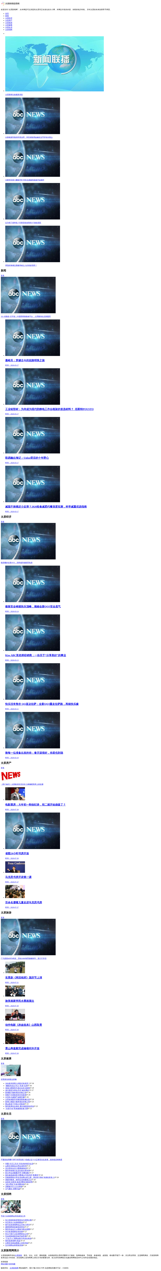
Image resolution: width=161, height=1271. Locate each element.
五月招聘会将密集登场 (14, 1245)
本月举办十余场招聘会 (14, 1222)
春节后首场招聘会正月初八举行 (17, 1225)
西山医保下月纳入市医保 (15, 1104)
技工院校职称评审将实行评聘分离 (18, 1220)
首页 (7, 13)
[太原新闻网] (10, 6)
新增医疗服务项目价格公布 (15, 1092)
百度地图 (11, 1264)
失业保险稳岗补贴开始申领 (15, 1236)
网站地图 (4, 1264)
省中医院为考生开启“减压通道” (17, 1090)
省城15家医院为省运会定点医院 (17, 1088)
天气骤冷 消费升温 (12, 1189)
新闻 (7, 16)
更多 (2, 275)
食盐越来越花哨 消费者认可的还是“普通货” (22, 1175)
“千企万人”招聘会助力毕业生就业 (18, 1238)
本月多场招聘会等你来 (14, 1231)
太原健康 (8, 25)
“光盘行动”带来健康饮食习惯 (16, 1108)
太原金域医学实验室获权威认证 (17, 1099)
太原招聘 (8, 29)
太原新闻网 (14, 1268)
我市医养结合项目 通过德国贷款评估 (19, 1106)
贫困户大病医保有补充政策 (15, 1095)
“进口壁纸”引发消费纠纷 (14, 1184)
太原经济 (8, 18)
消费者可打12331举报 (13, 1186)
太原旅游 (8, 23)
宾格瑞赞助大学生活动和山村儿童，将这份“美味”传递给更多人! (30, 1177)
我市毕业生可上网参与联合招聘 (17, 1229)
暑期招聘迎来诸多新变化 (15, 1227)
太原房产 (8, 20)
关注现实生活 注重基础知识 (16, 1168)
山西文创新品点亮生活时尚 (15, 1166)
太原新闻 (18, 1255)
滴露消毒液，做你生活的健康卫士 (18, 1180)
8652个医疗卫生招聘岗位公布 (16, 1234)
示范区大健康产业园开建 (15, 1097)
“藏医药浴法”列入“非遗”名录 (16, 1086)
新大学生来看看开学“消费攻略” (17, 1173)
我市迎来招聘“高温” (13, 1241)
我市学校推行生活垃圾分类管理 (17, 1170)
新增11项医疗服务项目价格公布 (17, 1102)
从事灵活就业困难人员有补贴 (16, 1243)
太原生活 (8, 27)
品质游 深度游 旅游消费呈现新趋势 (18, 1182)
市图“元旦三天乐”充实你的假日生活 (19, 1164)
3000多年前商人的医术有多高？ (17, 1083)
